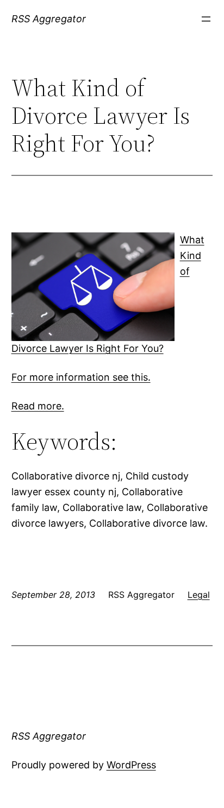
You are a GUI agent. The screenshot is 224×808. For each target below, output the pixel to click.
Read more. (37, 406)
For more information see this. (81, 377)
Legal (199, 594)
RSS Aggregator (48, 18)
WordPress (131, 765)
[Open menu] (206, 19)
